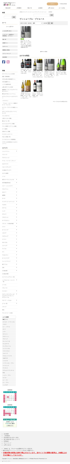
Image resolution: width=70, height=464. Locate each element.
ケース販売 (4, 128)
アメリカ (4, 248)
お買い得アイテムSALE (7, 87)
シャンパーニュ (5, 151)
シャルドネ (5, 360)
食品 (3, 309)
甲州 (4, 372)
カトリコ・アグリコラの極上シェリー (10, 108)
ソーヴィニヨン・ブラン (8, 363)
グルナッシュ (6, 336)
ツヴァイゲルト (6, 351)
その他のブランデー (6, 170)
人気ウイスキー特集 (6, 118)
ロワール (4, 207)
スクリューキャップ (7, 53)
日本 (3, 267)
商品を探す (8, 8)
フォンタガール (5, 115)
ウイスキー (4, 291)
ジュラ (3, 211)
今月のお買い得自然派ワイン (9, 79)
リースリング (6, 365)
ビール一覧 (4, 303)
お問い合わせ (51, 8)
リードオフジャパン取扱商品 (9, 139)
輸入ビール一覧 (5, 121)
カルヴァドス (5, 163)
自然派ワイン (5, 42)
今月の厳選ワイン (6, 81)
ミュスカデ (5, 384)
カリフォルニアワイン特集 (8, 123)
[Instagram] (8, 62)
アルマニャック (5, 157)
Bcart (46, 458)
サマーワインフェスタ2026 (8, 73)
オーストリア (5, 229)
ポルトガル (4, 242)
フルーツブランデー (6, 167)
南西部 (3, 195)
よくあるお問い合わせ (7, 30)
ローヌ (3, 198)
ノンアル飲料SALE (6, 84)
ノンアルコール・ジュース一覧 (8, 280)
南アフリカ (4, 264)
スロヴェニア (5, 236)
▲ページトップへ (6, 461)
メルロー (5, 324)
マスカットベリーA (7, 355)
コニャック (4, 154)
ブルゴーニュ (5, 189)
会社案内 (40, 8)
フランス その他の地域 (7, 223)
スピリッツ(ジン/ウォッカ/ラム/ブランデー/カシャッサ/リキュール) (8, 296)
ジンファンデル (6, 348)
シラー (4, 331)
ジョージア (4, 245)
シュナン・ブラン (7, 375)
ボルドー (4, 192)
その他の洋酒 (5, 273)
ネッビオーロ (6, 343)
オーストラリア (5, 258)
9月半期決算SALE (6, 182)
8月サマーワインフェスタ (8, 179)
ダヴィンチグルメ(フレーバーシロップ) (9, 112)
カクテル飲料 (5, 173)
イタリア (4, 233)
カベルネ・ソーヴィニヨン (9, 321)
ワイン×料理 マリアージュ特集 (9, 126)
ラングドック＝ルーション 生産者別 (44, 11)
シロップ (4, 306)
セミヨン (5, 377)
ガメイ (4, 329)
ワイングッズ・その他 (7, 312)
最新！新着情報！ (6, 76)
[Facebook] (3, 62)
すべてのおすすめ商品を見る (60, 101)
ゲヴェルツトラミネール (8, 370)
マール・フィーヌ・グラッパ (9, 160)
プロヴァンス (5, 217)
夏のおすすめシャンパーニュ (9, 93)
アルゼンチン (5, 255)
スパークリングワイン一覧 (8, 277)
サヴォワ (4, 214)
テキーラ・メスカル (6, 300)
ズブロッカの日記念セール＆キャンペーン (10, 142)
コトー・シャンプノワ (7, 185)
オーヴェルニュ (5, 220)
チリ (3, 251)
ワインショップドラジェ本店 (17, 450)
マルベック (5, 338)
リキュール (4, 287)
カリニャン (5, 334)
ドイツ (3, 226)
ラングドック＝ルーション (29, 11)
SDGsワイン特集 (6, 131)
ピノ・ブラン (6, 382)
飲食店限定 (5, 57)
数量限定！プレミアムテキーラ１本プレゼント (10, 90)
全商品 (21, 11)
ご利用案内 (18, 8)
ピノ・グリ (5, 380)
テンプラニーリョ (7, 346)
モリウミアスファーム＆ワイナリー (10, 97)
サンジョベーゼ (6, 341)
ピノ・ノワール (6, 326)
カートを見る (62, 8)
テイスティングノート (7, 134)
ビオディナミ (5, 46)
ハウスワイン (5, 100)
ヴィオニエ (5, 367)
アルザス (4, 204)
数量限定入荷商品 (6, 50)
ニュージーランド (6, 261)
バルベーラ (5, 353)
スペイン (4, 239)
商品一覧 (30, 8)
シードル (4, 284)
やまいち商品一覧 (6, 136)
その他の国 (4, 270)
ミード (3, 176)
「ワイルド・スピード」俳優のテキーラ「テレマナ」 (10, 104)
